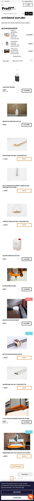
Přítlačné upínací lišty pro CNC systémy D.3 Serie (15, 35)
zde (23, 488)
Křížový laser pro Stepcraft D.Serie (15, 51)
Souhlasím (17, 498)
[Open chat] (31, 497)
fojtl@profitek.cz (29, 1)
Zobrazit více (17, 56)
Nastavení (17, 492)
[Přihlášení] (27, 13)
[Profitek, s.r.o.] (17, 8)
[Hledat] (22, 13)
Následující (25, 474)
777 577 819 (6, 1)
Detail (24, 159)
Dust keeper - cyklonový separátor (15, 44)
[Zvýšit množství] (21, 90)
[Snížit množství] (21, 91)
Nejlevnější (6, 61)
